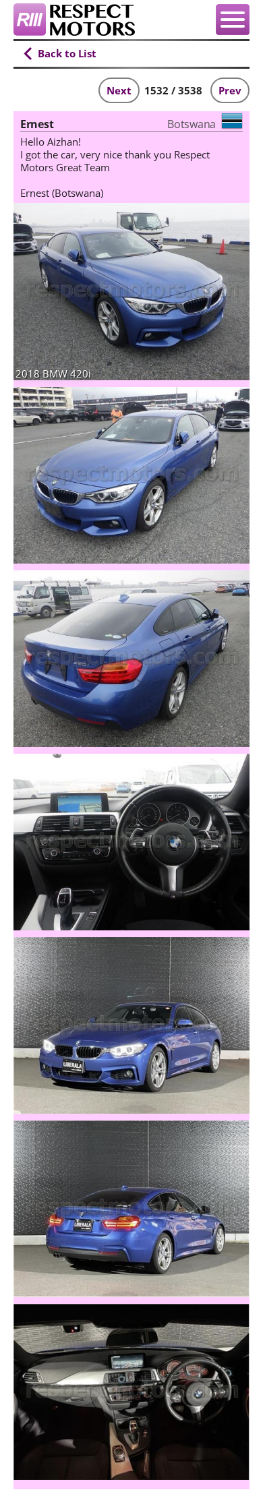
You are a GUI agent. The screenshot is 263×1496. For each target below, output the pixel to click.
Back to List (67, 53)
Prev (229, 90)
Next (119, 90)
